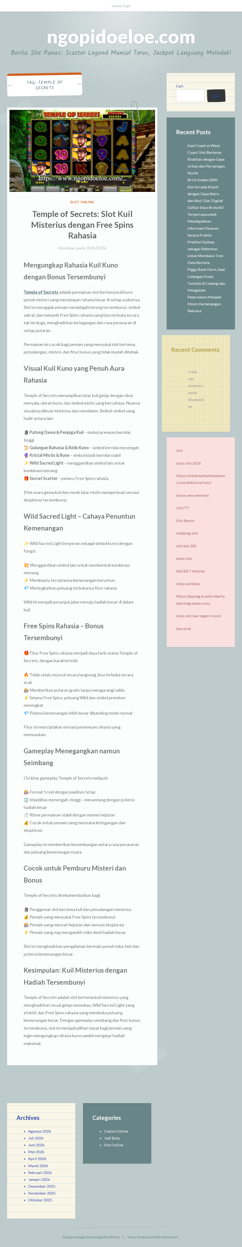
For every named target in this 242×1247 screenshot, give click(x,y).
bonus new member (192, 495)
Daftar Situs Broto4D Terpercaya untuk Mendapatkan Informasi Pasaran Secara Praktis (205, 221)
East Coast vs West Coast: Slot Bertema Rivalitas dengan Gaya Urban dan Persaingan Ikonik (206, 159)
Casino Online (116, 1131)
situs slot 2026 (188, 463)
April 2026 (37, 1158)
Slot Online (82, 202)
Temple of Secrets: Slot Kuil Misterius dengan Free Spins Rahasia (82, 224)
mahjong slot (187, 533)
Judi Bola (112, 1138)
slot (179, 450)
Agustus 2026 (39, 1131)
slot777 (182, 507)
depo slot (184, 558)
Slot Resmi (185, 520)
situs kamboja (188, 583)
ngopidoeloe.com (121, 36)
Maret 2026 (38, 1165)
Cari (179, 86)
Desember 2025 (41, 1186)
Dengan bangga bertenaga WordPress (91, 1237)
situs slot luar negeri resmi (198, 615)
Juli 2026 (35, 1138)
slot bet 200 (186, 546)
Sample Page (121, 6)
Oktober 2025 (40, 1200)
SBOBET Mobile (190, 571)
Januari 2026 (39, 1179)
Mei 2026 (36, 1151)
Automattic (169, 1237)
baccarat (183, 628)
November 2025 (42, 1193)
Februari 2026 (40, 1172)
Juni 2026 (36, 1145)
